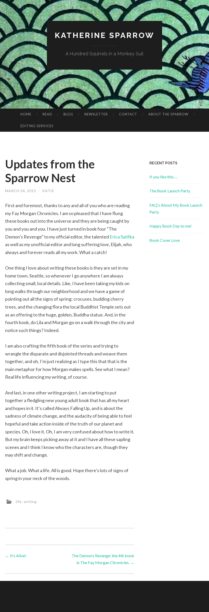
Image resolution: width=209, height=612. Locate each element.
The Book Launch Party (169, 190)
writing (30, 501)
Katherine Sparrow (104, 35)
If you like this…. (163, 176)
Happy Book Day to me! (170, 225)
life (19, 501)
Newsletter (96, 114)
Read (47, 114)
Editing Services (37, 126)
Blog (68, 114)
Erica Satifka (122, 237)
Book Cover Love (164, 240)
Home (25, 114)
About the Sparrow (168, 114)
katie (48, 191)
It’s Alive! (15, 555)
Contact (128, 114)
